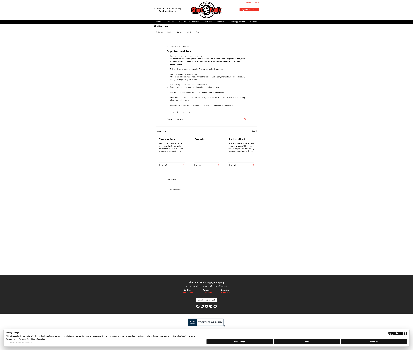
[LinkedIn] (210, 306)
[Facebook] (198, 306)
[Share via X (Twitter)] (173, 112)
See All (254, 131)
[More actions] (245, 46)
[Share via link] (184, 112)
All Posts (159, 32)
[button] (170, 22)
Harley (169, 32)
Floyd (198, 32)
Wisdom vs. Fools (167, 139)
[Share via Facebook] (168, 112)
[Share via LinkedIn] (178, 112)
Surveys (180, 32)
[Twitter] (206, 306)
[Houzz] (202, 306)
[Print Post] (189, 112)
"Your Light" (199, 139)
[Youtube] (215, 306)
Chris (189, 32)
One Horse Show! (236, 139)
